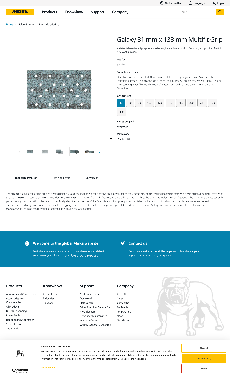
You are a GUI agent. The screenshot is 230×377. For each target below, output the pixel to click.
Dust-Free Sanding (16, 311)
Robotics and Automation (20, 319)
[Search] (220, 12)
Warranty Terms (89, 320)
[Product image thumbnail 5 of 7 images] (89, 151)
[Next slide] (100, 152)
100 (149, 103)
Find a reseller (173, 3)
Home (9, 24)
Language (199, 3)
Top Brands (12, 328)
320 (213, 103)
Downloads (86, 298)
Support (98, 11)
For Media (122, 307)
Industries (48, 298)
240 (202, 103)
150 (170, 103)
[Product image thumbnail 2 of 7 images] (45, 151)
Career (120, 298)
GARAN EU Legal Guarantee (95, 324)
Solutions (48, 303)
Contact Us (123, 303)
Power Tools (13, 315)
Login (220, 3)
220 (191, 103)
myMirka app (87, 311)
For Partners (124, 311)
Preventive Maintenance (93, 316)
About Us (122, 294)
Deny (204, 368)
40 (121, 103)
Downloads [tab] (91, 178)
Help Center (86, 303)
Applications (50, 294)
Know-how (74, 11)
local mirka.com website (84, 255)
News (120, 316)
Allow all (203, 348)
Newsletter (123, 320)
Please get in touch (171, 251)
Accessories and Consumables (15, 300)
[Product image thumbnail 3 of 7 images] (59, 151)
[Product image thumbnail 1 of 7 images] (30, 151)
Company (120, 11)
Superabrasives (14, 324)
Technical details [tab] (61, 178)
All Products (12, 306)
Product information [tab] (25, 178)
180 (181, 103)
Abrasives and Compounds (21, 294)
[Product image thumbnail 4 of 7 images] (74, 151)
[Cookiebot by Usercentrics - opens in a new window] (20, 371)
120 (160, 103)
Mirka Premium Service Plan (95, 307)
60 (130, 103)
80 (139, 103)
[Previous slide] (19, 152)
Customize (202, 358)
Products (49, 11)
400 (122, 112)
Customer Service (90, 294)
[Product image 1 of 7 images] (59, 90)
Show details (48, 367)
